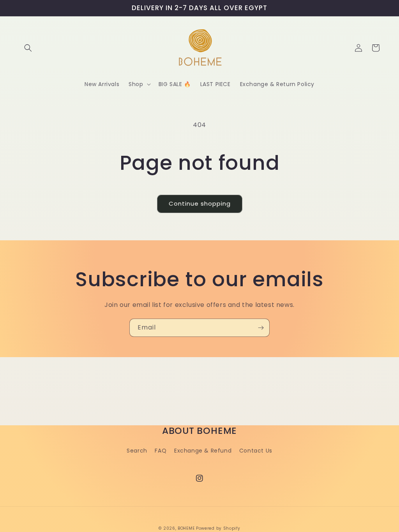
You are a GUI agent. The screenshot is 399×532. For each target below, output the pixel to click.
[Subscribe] (260, 328)
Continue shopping (200, 203)
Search (137, 450)
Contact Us (255, 450)
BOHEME (186, 528)
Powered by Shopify (218, 528)
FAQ (160, 450)
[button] (28, 47)
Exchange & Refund (202, 450)
